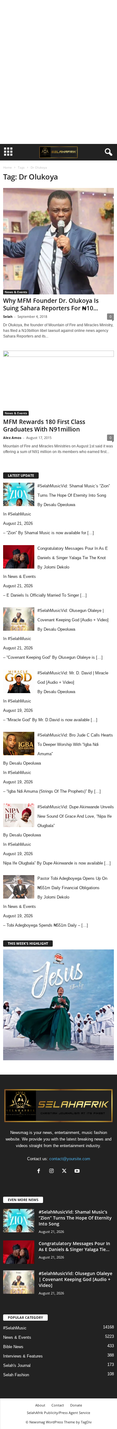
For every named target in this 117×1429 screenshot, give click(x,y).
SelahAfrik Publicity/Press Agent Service (58, 1412)
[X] (65, 1171)
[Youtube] (78, 1171)
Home (7, 167)
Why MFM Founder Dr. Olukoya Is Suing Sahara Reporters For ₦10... (51, 304)
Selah (7, 316)
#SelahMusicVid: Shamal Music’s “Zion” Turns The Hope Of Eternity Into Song (75, 1218)
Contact (57, 1405)
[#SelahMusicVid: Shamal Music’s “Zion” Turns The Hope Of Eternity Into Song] (18, 1220)
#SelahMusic (19, 514)
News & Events (16, 292)
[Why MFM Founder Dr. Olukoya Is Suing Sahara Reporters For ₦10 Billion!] (58, 241)
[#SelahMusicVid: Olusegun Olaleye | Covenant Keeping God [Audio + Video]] (18, 1282)
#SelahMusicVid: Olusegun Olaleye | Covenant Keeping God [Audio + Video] (75, 1279)
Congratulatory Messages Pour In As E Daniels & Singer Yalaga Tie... (74, 1246)
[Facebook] (40, 1171)
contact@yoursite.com (69, 1158)
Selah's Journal (17, 1365)
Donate (76, 1405)
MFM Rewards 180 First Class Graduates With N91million (44, 425)
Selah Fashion (16, 1374)
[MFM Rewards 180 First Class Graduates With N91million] (58, 383)
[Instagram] (52, 1171)
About (40, 1405)
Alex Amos (12, 437)
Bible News (13, 1346)
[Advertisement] (59, 10)
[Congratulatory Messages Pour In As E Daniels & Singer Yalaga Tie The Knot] (18, 1252)
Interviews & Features (23, 1356)
